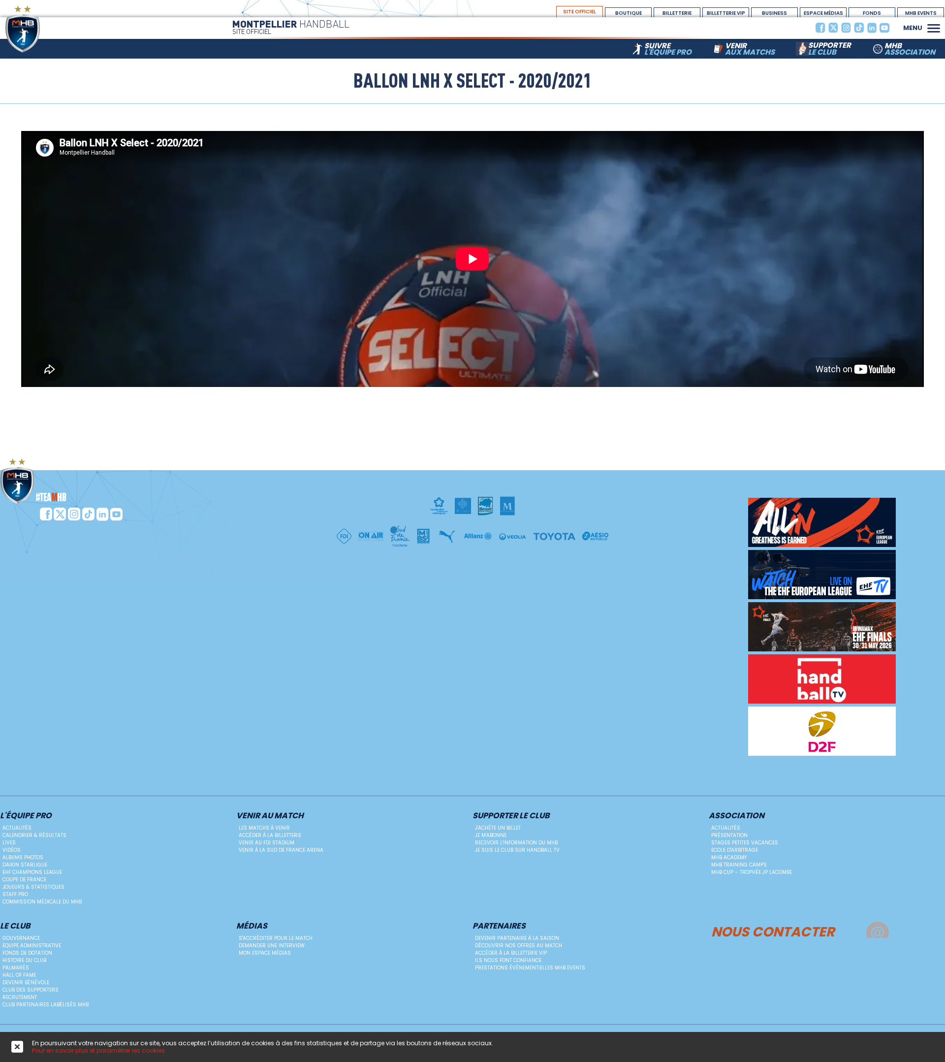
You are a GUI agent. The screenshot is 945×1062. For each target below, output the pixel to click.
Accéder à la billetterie (270, 835)
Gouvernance (21, 938)
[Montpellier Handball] (42, 29)
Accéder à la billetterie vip (511, 953)
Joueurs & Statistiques (33, 887)
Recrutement (19, 997)
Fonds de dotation (27, 953)
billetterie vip (726, 13)
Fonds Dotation (872, 13)
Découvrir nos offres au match (518, 945)
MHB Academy (729, 857)
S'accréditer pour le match (276, 938)
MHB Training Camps (739, 865)
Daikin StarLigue (24, 865)
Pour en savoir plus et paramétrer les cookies (98, 1050)
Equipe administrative (31, 945)
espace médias (823, 13)
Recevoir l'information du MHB (516, 842)
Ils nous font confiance (508, 960)
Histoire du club (24, 960)
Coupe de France (24, 879)
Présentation (729, 835)
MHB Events (921, 13)
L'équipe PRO (26, 816)
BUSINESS (774, 13)
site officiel (579, 11)
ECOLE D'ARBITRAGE (734, 850)
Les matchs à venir (264, 828)
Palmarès (15, 967)
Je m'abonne (490, 835)
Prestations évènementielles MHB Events (530, 967)
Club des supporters (30, 990)
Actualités (17, 828)
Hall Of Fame (19, 975)
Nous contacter (773, 930)
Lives (9, 842)
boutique (628, 13)
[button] (933, 27)
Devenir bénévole (25, 982)
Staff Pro (15, 894)
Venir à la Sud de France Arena (281, 850)
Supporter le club (511, 816)
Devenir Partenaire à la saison (517, 938)
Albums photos (22, 857)
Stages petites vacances (744, 842)
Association (736, 816)
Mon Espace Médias (265, 953)
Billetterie (677, 13)
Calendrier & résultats (34, 835)
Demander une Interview (272, 945)
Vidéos (11, 850)
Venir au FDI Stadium (266, 842)
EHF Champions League (32, 872)
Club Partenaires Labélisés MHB (45, 1004)
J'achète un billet (498, 828)
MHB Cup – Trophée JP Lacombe (751, 872)
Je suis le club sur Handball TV (517, 850)
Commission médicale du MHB (42, 901)
